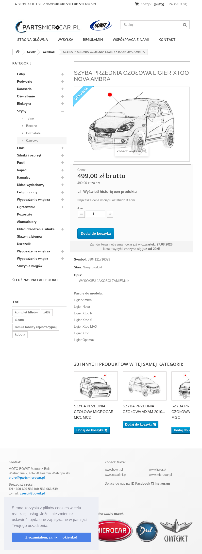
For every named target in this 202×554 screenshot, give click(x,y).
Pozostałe (32, 133)
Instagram (162, 483)
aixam (19, 320)
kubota (20, 334)
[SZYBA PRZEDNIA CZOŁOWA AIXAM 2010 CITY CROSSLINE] (145, 385)
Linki (21, 148)
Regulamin (93, 39)
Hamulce (23, 177)
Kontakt (167, 39)
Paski (21, 163)
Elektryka (24, 104)
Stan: (78, 267)
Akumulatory (26, 222)
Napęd (22, 170)
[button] (50, 526)
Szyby (21, 111)
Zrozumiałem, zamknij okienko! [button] (51, 537)
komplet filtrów (26, 312)
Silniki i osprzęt (29, 155)
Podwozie (24, 81)
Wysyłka (65, 39)
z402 (46, 312)
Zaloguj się (178, 4)
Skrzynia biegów (29, 266)
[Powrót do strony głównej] (17, 52)
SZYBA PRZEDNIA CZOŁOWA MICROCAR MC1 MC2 (94, 411)
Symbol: (80, 259)
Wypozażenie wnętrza (33, 251)
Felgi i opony (27, 192)
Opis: (78, 275)
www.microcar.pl (160, 475)
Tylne (29, 118)
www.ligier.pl (157, 469)
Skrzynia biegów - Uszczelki (30, 240)
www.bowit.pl (114, 469)
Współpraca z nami (131, 39)
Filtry (21, 74)
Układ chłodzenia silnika (35, 229)
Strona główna (32, 39)
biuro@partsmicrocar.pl (27, 477)
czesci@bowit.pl (32, 493)
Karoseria (24, 89)
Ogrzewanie (26, 207)
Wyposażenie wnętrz (32, 259)
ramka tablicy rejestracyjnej (36, 327)
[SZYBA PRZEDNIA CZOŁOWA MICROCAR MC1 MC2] (96, 385)
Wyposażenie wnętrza (33, 199)
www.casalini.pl (115, 475)
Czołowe (31, 140)
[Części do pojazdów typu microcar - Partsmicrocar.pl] (47, 27)
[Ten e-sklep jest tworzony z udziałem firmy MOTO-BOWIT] (101, 25)
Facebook (142, 483)
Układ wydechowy (30, 185)
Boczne (31, 126)
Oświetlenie (26, 96)
